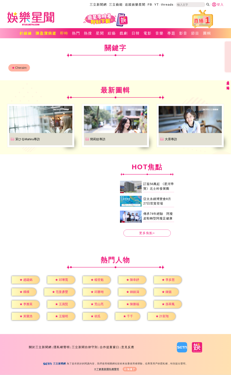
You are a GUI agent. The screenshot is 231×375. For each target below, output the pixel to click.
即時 (64, 33)
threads (167, 4)
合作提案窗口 (109, 347)
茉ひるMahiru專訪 (27, 139)
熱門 (76, 33)
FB (150, 4)
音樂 (159, 33)
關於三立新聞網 (40, 347)
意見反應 (127, 347)
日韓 (136, 33)
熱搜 (88, 33)
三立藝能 (116, 4)
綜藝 (112, 33)
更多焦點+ (147, 233)
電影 (147, 33)
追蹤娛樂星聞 (135, 4)
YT (156, 4)
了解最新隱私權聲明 (107, 369)
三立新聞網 (98, 4)
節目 (195, 33)
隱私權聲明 (62, 347)
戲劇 (124, 33)
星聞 (100, 33)
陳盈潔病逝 (46, 33)
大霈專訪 (171, 139)
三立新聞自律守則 (85, 347)
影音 (183, 33)
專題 (171, 33)
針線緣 (26, 33)
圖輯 (207, 33)
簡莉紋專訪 (97, 139)
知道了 (131, 369)
